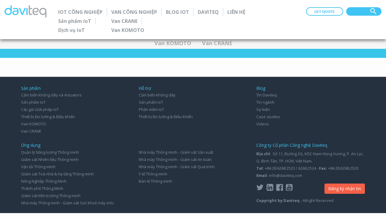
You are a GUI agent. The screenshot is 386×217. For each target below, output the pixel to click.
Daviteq (208, 12)
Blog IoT (177, 12)
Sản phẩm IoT (74, 21)
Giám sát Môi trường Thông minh (51, 195)
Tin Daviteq (266, 95)
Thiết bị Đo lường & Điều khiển (48, 116)
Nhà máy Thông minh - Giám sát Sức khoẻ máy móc (67, 203)
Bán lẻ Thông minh (155, 181)
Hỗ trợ (145, 88)
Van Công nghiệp (134, 12)
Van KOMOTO (127, 30)
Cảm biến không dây (157, 95)
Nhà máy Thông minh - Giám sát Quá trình (177, 166)
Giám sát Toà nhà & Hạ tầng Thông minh (57, 174)
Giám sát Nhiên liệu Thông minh (50, 159)
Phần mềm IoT (151, 109)
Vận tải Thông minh (38, 166)
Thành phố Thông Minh (42, 188)
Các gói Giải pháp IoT (40, 109)
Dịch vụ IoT (71, 30)
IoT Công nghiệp (80, 12)
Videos (262, 124)
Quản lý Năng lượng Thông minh (50, 152)
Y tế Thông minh (153, 174)
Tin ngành (265, 102)
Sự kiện (263, 109)
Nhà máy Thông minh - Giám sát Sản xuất (176, 152)
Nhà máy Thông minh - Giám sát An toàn (175, 159)
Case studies (268, 116)
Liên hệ (236, 12)
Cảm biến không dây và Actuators (51, 95)
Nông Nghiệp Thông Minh (44, 181)
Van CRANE (124, 21)
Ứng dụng (30, 145)
